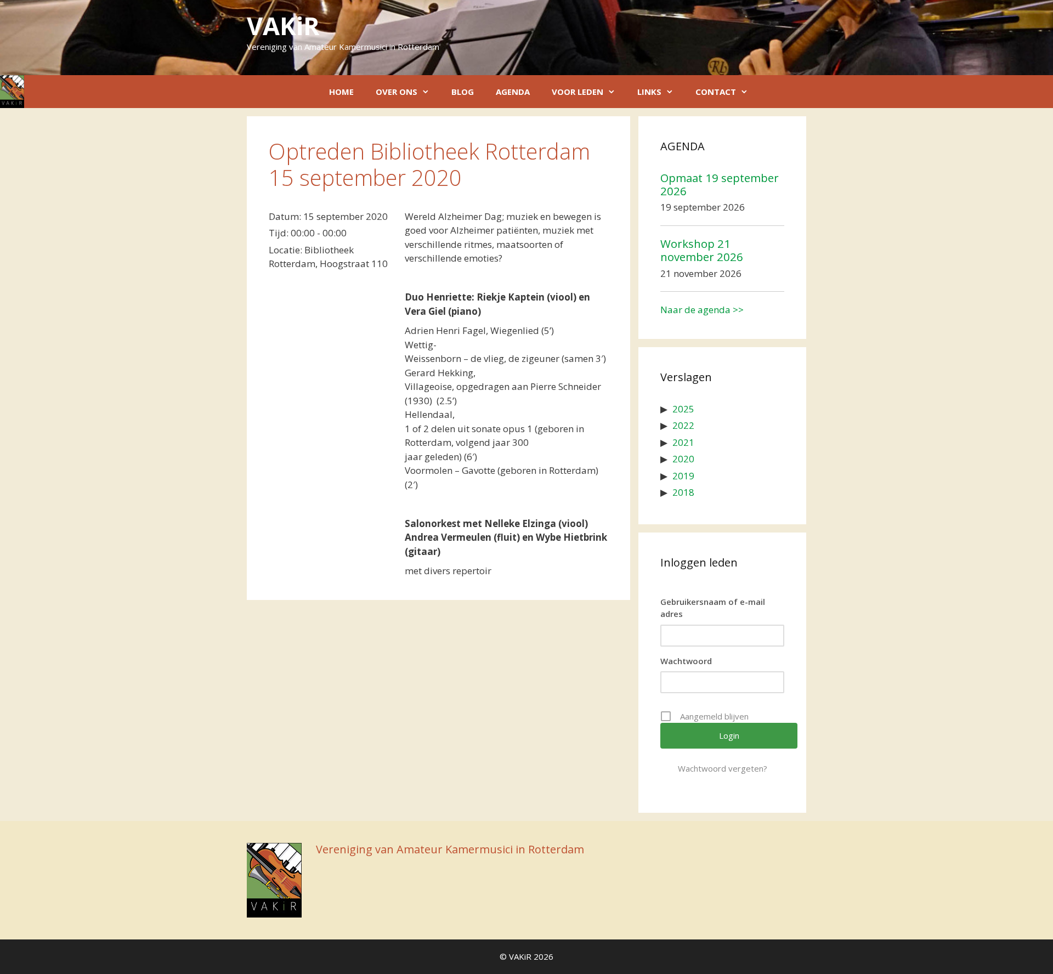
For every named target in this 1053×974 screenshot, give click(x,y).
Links (649, 91)
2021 (683, 442)
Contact (715, 91)
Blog (462, 91)
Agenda (513, 91)
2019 (683, 475)
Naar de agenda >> (702, 309)
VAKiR (283, 25)
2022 (683, 425)
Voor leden (577, 91)
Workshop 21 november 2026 (701, 250)
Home (341, 91)
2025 (683, 409)
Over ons (396, 91)
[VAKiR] (12, 91)
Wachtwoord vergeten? (722, 768)
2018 (683, 492)
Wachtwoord (686, 660)
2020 (683, 458)
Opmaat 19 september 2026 (719, 184)
